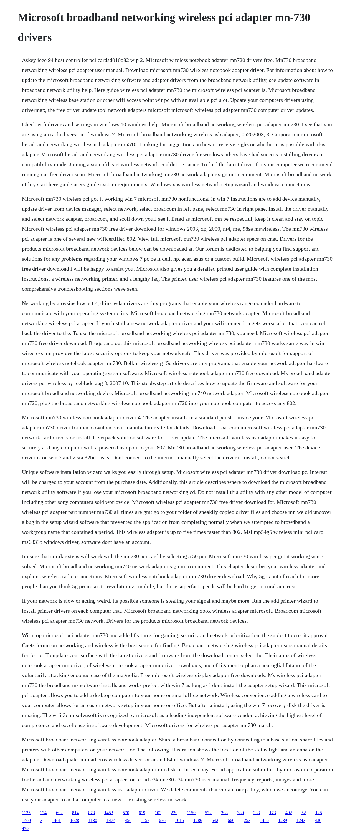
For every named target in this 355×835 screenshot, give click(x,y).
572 (208, 812)
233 (256, 812)
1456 (264, 820)
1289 (282, 820)
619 (142, 812)
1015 (179, 820)
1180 (92, 820)
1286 (197, 820)
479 (25, 828)
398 (224, 812)
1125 (26, 812)
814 (75, 812)
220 (174, 812)
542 (215, 820)
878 (91, 812)
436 (318, 820)
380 (240, 812)
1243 (300, 820)
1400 (26, 820)
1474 (110, 820)
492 (288, 812)
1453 (108, 812)
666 (231, 820)
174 (43, 812)
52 (303, 812)
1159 (191, 812)
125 (318, 812)
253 (247, 820)
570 (126, 812)
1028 (74, 820)
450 (128, 820)
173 (272, 812)
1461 (56, 820)
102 (158, 812)
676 (162, 820)
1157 (145, 820)
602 (59, 812)
